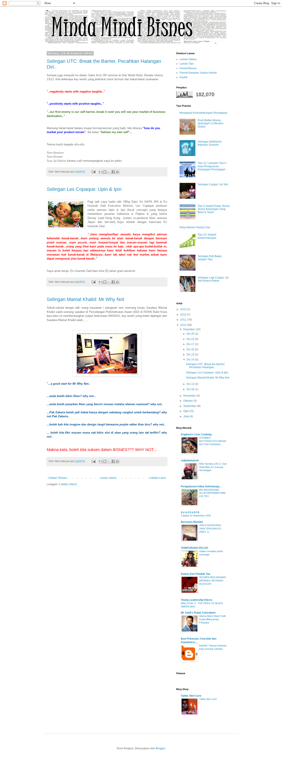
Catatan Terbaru (57, 477)
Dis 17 (191, 344)
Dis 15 (191, 354)
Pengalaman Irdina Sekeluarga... (201, 486)
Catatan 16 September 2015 (196, 515)
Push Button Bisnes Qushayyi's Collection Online (210, 123)
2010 (183, 325)
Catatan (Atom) (68, 484)
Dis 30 (191, 333)
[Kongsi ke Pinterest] (117, 172)
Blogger (160, 748)
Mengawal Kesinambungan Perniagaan (203, 112)
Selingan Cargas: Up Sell (213, 184)
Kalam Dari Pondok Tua (195, 573)
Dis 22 (191, 339)
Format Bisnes (188, 68)
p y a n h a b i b (190, 512)
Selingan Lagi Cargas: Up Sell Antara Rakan (213, 279)
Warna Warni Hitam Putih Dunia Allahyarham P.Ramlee (212, 619)
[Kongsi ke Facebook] (113, 172)
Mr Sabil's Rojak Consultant (198, 612)
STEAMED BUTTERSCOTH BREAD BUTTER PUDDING (212, 441)
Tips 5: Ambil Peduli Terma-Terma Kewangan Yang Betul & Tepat (214, 209)
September (190, 406)
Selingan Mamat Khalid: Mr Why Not (85, 299)
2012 (183, 314)
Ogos (186, 411)
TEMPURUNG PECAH (194, 547)
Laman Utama (188, 59)
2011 (183, 319)
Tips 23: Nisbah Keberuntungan (207, 236)
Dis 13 (191, 384)
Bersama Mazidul (192, 521)
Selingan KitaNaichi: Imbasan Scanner (210, 143)
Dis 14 (191, 359)
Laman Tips (187, 63)
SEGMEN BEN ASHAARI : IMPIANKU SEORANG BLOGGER (213, 580)
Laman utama (108, 477)
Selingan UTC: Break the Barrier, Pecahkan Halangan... (205, 366)
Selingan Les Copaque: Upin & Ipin (84, 189)
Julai (186, 416)
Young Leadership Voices (196, 599)
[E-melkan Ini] (100, 172)
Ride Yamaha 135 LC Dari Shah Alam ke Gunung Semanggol (213, 467)
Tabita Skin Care (191, 695)
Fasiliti (183, 77)
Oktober (188, 400)
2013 (183, 309)
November (190, 395)
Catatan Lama (157, 477)
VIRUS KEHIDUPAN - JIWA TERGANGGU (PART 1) (210, 528)
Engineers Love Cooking (196, 434)
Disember (189, 329)
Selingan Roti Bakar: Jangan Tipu (210, 258)
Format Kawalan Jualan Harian (198, 72)
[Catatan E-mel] (93, 171)
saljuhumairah (190, 460)
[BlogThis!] (105, 172)
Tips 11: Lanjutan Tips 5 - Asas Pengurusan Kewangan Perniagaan (213, 166)
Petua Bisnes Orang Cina (195, 227)
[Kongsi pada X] (109, 172)
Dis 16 (191, 349)
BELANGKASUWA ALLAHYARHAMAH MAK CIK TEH (212, 493)
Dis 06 (191, 389)
